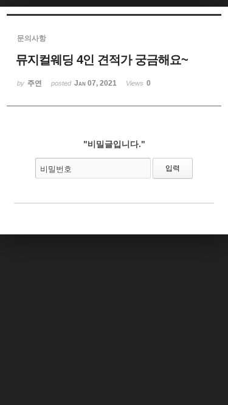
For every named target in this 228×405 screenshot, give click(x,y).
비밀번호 (56, 169)
